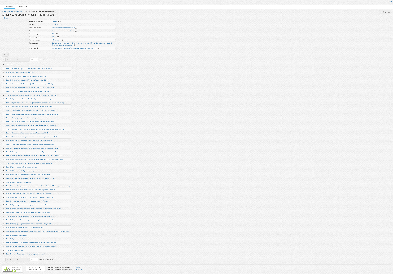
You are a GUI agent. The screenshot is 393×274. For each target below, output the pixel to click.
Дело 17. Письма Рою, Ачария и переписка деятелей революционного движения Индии (35, 129)
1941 (53, 37)
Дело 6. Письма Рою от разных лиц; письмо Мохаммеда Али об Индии (30, 87)
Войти (390, 2)
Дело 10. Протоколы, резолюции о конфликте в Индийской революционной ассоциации (35, 103)
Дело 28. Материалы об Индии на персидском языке (24, 171)
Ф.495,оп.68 (56, 25)
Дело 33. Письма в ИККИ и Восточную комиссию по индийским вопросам (30, 190)
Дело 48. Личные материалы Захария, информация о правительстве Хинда (31, 246)
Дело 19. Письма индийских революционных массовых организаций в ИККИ (31, 137)
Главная (9, 6)
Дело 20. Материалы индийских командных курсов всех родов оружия (29, 140)
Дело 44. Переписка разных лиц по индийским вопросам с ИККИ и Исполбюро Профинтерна (37, 231)
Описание (7, 18)
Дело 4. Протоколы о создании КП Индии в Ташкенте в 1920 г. (27, 80)
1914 (53, 34)
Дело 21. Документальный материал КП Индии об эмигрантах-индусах (30, 144)
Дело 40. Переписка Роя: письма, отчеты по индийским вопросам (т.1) (30, 216)
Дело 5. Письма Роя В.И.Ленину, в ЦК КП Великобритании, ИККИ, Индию (30, 84)
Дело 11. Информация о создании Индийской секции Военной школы (29, 106)
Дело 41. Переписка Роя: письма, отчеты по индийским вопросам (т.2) (30, 220)
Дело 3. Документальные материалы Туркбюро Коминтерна (26, 76)
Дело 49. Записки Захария (15, 250)
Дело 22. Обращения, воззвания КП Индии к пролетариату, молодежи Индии (32, 148)
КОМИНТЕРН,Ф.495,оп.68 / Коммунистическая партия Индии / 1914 (75, 48)
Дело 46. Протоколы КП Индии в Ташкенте (20, 239)
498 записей (56, 40)
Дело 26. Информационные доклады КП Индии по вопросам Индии (29, 163)
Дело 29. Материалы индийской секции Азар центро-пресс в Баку (28, 174)
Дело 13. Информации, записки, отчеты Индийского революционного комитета (32, 114)
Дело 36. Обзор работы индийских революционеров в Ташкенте (27, 201)
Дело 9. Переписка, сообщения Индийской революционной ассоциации (30, 99)
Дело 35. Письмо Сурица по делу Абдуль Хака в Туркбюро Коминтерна (30, 197)
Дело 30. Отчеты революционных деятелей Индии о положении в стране (30, 178)
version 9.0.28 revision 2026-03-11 (35, 268)
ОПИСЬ (54, 21)
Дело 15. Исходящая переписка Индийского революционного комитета (30, 121)
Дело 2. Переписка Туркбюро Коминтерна (20, 72)
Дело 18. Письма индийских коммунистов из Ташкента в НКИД (27, 133)
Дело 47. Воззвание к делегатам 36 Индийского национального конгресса (31, 243)
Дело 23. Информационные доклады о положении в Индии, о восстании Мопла (33, 152)
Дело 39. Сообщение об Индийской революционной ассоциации (28, 212)
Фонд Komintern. (7, 11)
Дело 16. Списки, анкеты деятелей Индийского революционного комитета (31, 125)
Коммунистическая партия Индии (63, 28)
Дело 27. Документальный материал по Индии (21, 167)
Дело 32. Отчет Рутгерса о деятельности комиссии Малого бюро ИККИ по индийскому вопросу (38, 186)
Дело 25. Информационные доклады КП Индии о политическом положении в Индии (34, 159)
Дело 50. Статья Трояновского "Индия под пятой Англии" (25, 254)
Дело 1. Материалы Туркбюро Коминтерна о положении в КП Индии (29, 69)
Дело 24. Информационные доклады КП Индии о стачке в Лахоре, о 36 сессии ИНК (34, 156)
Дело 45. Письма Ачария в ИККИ (17, 235)
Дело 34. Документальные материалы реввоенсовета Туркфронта (28, 193)
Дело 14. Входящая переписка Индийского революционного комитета (29, 118)
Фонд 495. (18, 11)
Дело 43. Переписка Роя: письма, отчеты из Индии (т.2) (24, 227)
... (20, 60)
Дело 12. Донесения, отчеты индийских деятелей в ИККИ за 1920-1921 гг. (31, 110)
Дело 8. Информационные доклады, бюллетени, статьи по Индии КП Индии (31, 95)
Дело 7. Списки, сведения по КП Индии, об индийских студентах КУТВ (29, 91)
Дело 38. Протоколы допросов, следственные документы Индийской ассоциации (33, 208)
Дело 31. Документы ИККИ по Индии (18, 182)
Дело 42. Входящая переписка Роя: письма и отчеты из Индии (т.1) (28, 224)
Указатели (23, 6)
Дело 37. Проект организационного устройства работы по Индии (28, 205)
